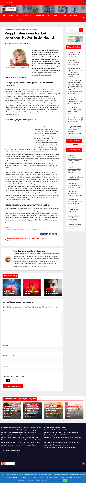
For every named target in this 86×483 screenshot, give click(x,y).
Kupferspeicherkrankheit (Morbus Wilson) (19, 239)
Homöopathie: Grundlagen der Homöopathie (73, 209)
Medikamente (28, 15)
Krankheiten (13, 15)
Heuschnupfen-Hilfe (39, 238)
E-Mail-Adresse (8, 356)
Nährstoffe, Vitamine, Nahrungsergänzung (51, 406)
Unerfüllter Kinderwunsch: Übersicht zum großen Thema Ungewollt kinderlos (75, 158)
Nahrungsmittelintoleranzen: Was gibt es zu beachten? (75, 226)
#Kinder (15, 43)
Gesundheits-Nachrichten (32, 404)
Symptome (40, 15)
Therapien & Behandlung (11, 406)
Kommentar (7, 311)
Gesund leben (8, 20)
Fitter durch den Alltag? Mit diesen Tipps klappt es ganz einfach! (75, 119)
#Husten (9, 43)
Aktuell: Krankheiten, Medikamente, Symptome (17, 29)
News (34, 20)
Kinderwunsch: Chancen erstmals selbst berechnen (73, 62)
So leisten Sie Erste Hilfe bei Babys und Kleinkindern (74, 54)
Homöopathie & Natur (70, 15)
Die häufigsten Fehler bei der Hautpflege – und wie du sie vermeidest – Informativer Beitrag (74, 129)
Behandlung (53, 15)
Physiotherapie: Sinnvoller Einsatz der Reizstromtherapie (75, 201)
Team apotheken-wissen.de (31, 251)
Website (5, 366)
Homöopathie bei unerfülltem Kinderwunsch (73, 217)
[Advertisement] (19, 135)
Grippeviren (29, 105)
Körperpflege (23, 20)
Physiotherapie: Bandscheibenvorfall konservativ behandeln (75, 185)
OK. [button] (65, 480)
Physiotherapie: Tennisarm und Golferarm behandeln (75, 193)
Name (5, 345)
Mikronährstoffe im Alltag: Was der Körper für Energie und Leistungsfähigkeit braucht (75, 72)
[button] (84, 18)
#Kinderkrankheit (24, 43)
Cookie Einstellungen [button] (55, 480)
